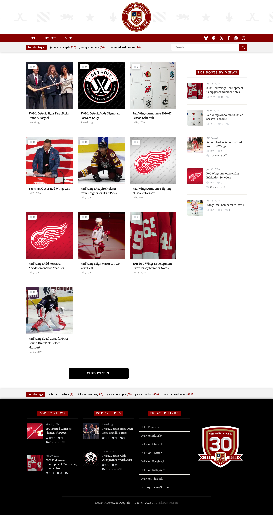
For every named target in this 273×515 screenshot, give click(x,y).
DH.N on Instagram (153, 470)
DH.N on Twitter (151, 453)
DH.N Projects (150, 427)
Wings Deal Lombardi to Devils (225, 205)
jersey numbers (92, 47)
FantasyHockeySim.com (156, 487)
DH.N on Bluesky (151, 436)
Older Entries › (98, 373)
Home (32, 38)
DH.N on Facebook (153, 461)
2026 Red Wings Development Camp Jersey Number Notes (62, 464)
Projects (50, 38)
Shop (68, 38)
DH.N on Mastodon (153, 444)
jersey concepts (63, 47)
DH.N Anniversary (90, 394)
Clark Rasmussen (167, 503)
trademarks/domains (124, 47)
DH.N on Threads (152, 479)
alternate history (61, 394)
